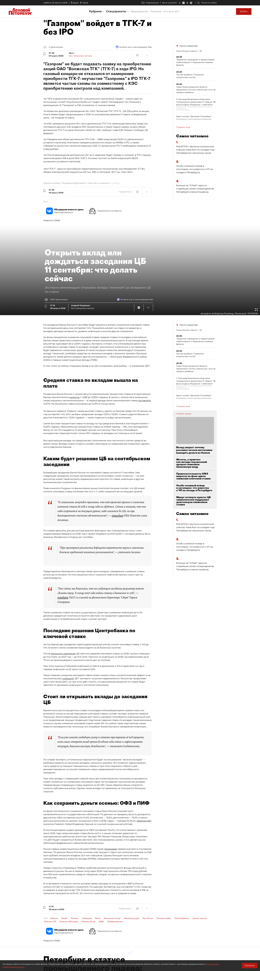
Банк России (148, 918)
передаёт (62, 597)
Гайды (101, 921)
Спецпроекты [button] (116, 11)
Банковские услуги (131, 918)
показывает (110, 849)
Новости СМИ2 (51, 220)
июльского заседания (63, 653)
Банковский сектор (112, 918)
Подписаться (152, 2)
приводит (117, 515)
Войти (243, 11)
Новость (54, 918)
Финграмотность (115, 921)
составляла (144, 400)
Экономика (87, 918)
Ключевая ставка (163, 918)
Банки (97, 918)
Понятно (250, 965)
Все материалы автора (80, 56)
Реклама (155, 11)
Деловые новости (200, 918)
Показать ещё (183, 127)
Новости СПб (50, 921)
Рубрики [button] (96, 11)
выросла (74, 397)
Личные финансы (181, 918)
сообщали (68, 678)
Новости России (88, 921)
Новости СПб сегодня (68, 921)
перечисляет (143, 821)
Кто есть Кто (171, 11)
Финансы (75, 918)
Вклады (64, 918)
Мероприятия (139, 11)
